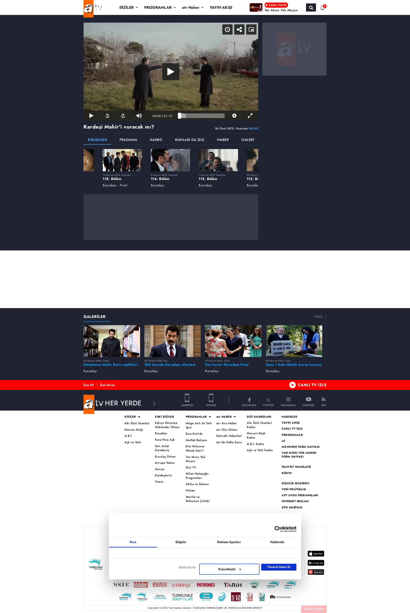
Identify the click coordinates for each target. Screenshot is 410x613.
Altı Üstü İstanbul (136, 423)
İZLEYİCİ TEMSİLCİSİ (296, 467)
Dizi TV (191, 467)
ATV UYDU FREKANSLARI (300, 495)
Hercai (159, 469)
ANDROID (187, 405)
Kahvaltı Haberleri (229, 436)
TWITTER (268, 405)
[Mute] (139, 116)
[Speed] (227, 29)
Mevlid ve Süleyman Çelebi (198, 499)
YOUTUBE (309, 405)
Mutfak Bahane (196, 440)
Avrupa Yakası (165, 463)
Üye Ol (88, 384)
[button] (87, 161)
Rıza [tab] (133, 542)
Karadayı (161, 433)
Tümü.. (160, 482)
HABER (223, 140)
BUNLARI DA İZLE (189, 140)
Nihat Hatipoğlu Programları (197, 476)
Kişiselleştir (227, 569)
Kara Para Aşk (165, 440)
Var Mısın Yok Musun (195, 459)
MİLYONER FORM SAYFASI (301, 447)
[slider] (202, 116)
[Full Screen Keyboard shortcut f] (250, 116)
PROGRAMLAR (157, 7)
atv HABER (224, 417)
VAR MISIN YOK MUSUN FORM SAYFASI (299, 455)
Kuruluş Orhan (165, 457)
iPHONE (211, 405)
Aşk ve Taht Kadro (260, 450)
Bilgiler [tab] (181, 542)
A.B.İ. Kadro (255, 444)
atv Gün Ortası (226, 430)
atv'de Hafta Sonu (229, 442)
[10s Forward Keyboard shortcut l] (123, 116)
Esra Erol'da (194, 434)
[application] (170, 72)
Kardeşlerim (163, 475)
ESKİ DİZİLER (164, 417)
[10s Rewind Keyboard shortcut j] (107, 116)
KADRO (156, 140)
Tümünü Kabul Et (278, 567)
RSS (323, 405)
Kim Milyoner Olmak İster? (195, 448)
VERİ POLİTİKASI (294, 489)
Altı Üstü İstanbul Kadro (259, 425)
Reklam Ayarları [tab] (229, 542)
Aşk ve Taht (132, 442)
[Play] (170, 71)
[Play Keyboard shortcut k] (91, 116)
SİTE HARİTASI (292, 507)
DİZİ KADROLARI (259, 417)
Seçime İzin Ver (187, 567)
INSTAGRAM (288, 405)
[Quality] (234, 116)
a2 (283, 441)
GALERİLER (94, 316)
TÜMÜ (318, 316)
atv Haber (190, 7)
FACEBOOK (249, 405)
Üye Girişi (107, 384)
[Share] (239, 29)
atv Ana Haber (226, 423)
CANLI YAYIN (314, 609)
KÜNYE (287, 473)
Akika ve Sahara (197, 484)
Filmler (190, 491)
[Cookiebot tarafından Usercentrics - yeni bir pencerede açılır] (277, 529)
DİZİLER (126, 7)
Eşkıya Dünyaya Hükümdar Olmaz (167, 425)
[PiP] (251, 29)
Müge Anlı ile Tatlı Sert (199, 425)
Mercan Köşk (133, 430)
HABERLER (289, 417)
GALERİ (248, 140)
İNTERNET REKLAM (295, 501)
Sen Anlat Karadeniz (162, 448)
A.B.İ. (128, 436)
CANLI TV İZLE (312, 385)
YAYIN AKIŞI (221, 7)
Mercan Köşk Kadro (256, 435)
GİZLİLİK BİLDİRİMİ (295, 483)
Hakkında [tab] (277, 542)
